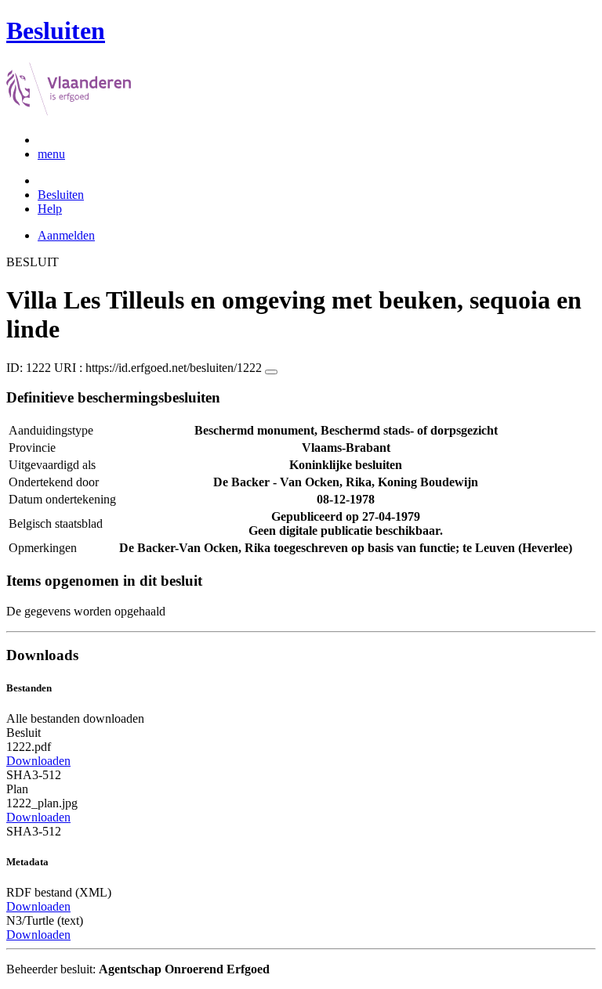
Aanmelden (66, 235)
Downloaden (38, 760)
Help (50, 208)
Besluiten (61, 194)
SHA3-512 (33, 774)
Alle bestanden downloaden (75, 718)
